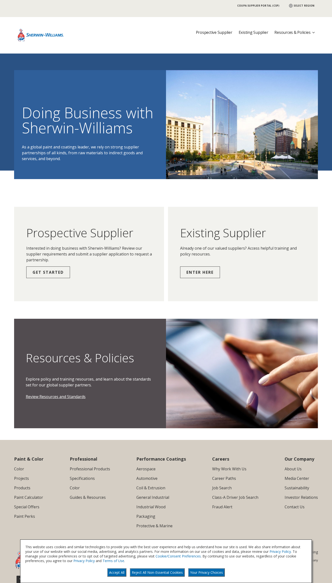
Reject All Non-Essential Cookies (157, 572)
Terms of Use (113, 560)
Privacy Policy (280, 551)
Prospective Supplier (214, 32)
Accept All (116, 572)
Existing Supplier (253, 32)
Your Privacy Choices (206, 572)
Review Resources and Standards (56, 396)
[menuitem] (29, 469)
